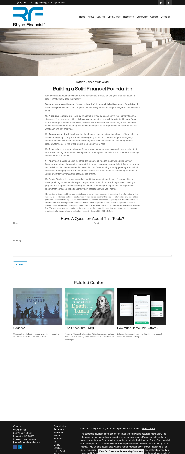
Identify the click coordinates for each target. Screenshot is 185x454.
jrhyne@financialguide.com (52, 2)
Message (17, 240)
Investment (59, 432)
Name (16, 223)
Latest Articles (60, 451)
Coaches (19, 328)
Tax (55, 442)
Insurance (58, 439)
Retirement (59, 429)
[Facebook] (169, 2)
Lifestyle (58, 448)
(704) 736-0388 (24, 2)
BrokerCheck (148, 428)
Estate (57, 435)
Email (96, 223)
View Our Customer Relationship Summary (121, 451)
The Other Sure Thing (79, 328)
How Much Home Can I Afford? (137, 328)
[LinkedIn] (161, 2)
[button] (82, 17)
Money (57, 445)
